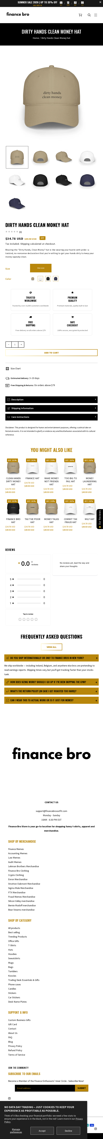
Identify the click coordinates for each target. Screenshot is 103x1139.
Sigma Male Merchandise (20, 888)
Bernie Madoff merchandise (22, 905)
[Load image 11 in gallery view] (87, 181)
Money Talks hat (51, 521)
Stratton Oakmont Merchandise (24, 883)
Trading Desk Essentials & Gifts (23, 980)
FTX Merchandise (16, 892)
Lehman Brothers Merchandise (23, 866)
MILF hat (90, 519)
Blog (10, 1041)
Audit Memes (14, 862)
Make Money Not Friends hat (51, 481)
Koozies (12, 975)
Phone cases (14, 984)
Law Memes (14, 857)
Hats (10, 949)
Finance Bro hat (13, 521)
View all (51, 647)
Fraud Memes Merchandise (21, 896)
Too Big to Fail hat (70, 480)
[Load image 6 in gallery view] (64, 157)
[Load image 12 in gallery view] (17, 204)
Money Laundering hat (90, 481)
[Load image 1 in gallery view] (17, 157)
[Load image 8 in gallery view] (17, 181)
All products (14, 928)
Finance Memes (16, 849)
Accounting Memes (17, 853)
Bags (10, 967)
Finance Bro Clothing (18, 870)
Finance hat (32, 478)
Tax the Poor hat (32, 521)
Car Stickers (14, 997)
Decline (68, 1130)
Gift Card (12, 1024)
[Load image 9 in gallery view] (41, 181)
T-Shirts (12, 945)
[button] (80, 15)
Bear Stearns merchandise (21, 909)
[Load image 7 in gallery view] (87, 157)
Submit (82, 1088)
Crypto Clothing (16, 875)
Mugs (11, 962)
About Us (12, 1033)
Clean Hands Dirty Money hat (13, 481)
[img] (11, 232)
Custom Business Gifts (19, 1020)
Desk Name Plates (17, 1001)
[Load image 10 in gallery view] (64, 181)
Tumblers (13, 971)
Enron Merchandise (17, 879)
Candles (12, 988)
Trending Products (17, 936)
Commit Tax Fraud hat (70, 521)
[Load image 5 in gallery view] (41, 157)
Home (36, 38)
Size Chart (16, 368)
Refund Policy (15, 1050)
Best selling (14, 932)
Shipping (25, 243)
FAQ (10, 1037)
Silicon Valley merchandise (21, 901)
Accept (42, 1130)
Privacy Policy (15, 1046)
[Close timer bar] (100, 2)
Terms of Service (16, 1054)
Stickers (12, 993)
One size (40, 268)
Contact (12, 1028)
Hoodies (12, 954)
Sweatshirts (14, 958)
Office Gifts (13, 941)
